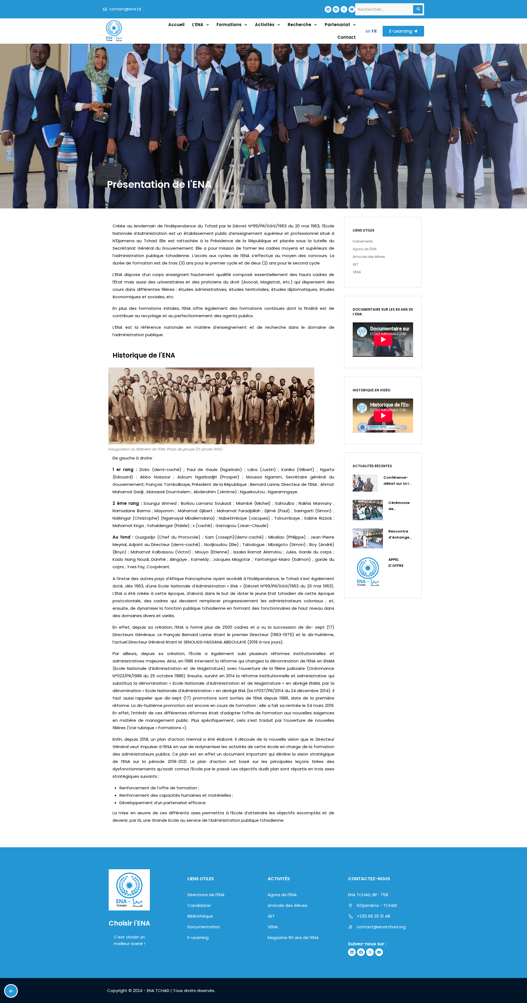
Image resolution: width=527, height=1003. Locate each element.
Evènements (363, 241)
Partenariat (337, 24)
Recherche (299, 24)
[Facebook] (336, 9)
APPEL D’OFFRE (395, 562)
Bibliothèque (200, 916)
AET (355, 264)
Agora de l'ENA (365, 249)
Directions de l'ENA (206, 895)
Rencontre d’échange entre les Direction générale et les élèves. (399, 534)
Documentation (203, 927)
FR (374, 31)
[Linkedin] (328, 9)
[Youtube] (352, 9)
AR (368, 31)
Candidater (199, 905)
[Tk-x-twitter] (344, 9)
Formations (229, 24)
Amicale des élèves (369, 256)
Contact (346, 37)
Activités (264, 24)
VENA (357, 272)
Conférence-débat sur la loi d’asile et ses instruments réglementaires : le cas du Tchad (398, 481)
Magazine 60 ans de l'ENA (293, 937)
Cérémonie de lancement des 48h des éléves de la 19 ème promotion (399, 506)
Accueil (176, 24)
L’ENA (197, 24)
